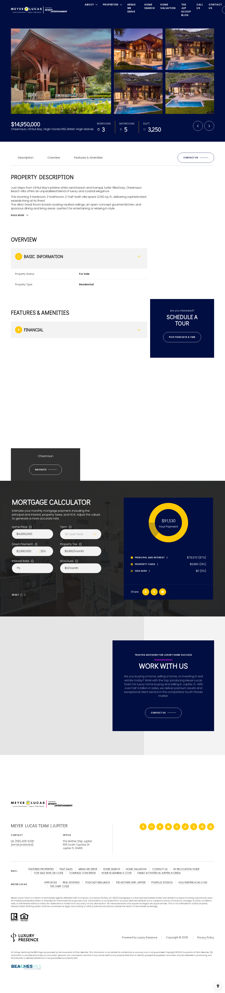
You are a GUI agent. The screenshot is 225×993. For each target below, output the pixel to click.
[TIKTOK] (185, 826)
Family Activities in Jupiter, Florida (159, 873)
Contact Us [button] (160, 869)
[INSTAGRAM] (151, 826)
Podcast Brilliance (97, 882)
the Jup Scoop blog (186, 10)
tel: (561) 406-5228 (22, 841)
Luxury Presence (147, 937)
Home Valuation (168, 6)
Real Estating (71, 882)
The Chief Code (59, 886)
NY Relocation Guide (186, 869)
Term (63, 527)
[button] (196, 158)
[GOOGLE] (202, 826)
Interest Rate (20, 561)
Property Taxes (145, 564)
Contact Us (215, 6)
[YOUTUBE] (168, 826)
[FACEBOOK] (143, 826)
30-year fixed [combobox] (74, 534)
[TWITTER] (176, 826)
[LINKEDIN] (159, 826)
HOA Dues (66, 561)
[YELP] (193, 826)
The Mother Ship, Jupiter (77, 841)
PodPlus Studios (162, 882)
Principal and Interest (150, 558)
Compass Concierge (82, 873)
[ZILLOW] (210, 826)
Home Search (149, 6)
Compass (124, 897)
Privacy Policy (205, 937)
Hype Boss (50, 882)
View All (189, 93)
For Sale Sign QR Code (48, 873)
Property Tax (68, 544)
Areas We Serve (87, 869)
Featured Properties (41, 869)
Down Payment (22, 544)
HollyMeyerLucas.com (193, 882)
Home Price (19, 527)
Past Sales (66, 869)
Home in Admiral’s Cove (117, 873)
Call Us (200, 6)
